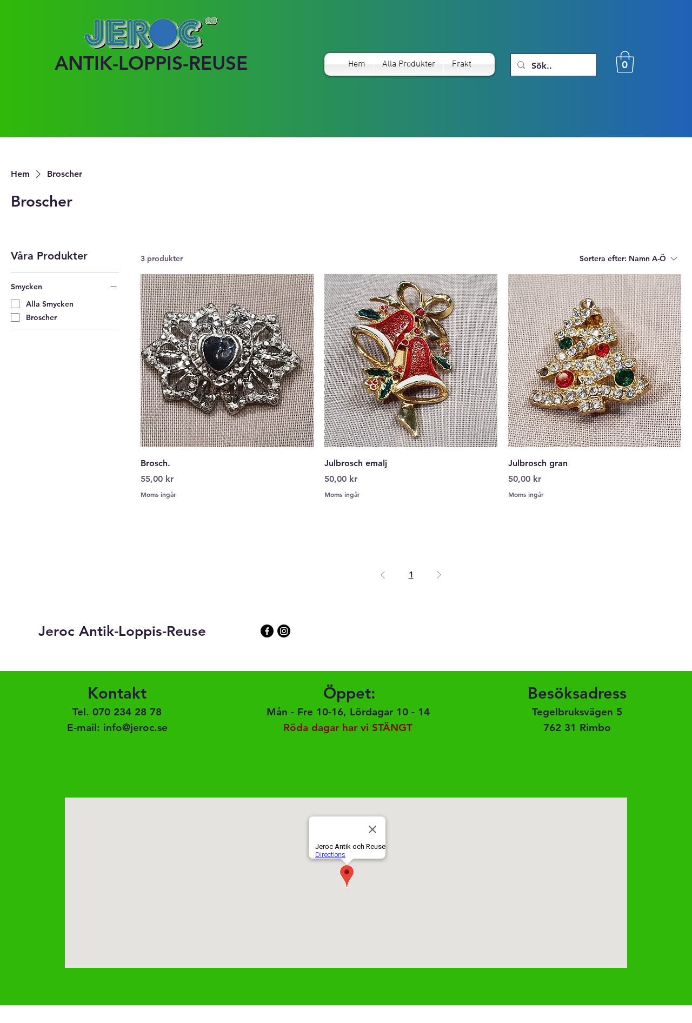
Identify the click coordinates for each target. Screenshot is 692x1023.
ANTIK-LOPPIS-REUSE (151, 63)
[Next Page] (438, 575)
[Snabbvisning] (227, 360)
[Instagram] (283, 631)
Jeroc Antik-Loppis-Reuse (122, 631)
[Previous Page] (382, 575)
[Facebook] (267, 631)
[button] (625, 61)
